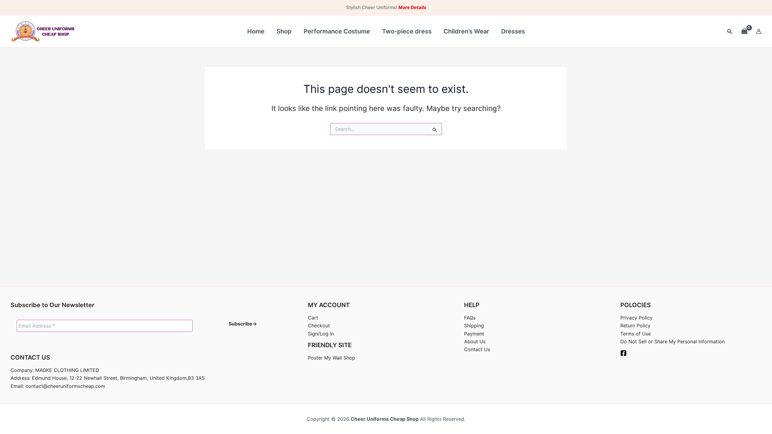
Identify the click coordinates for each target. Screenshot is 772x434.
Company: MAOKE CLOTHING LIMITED (55, 370)
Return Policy (635, 325)
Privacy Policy (636, 318)
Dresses (513, 31)
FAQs (470, 318)
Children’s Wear (466, 31)
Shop (284, 31)
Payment (474, 334)
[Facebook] (623, 353)
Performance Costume (337, 31)
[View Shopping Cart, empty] (744, 31)
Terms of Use (635, 334)
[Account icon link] (758, 31)
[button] (729, 31)
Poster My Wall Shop (331, 358)
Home (255, 31)
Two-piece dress (407, 31)
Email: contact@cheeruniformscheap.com (58, 386)
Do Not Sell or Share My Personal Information (672, 341)
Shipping (474, 325)
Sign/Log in (321, 334)
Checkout (319, 325)
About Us (475, 341)
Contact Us (477, 349)
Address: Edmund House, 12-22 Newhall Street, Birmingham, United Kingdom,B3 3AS (108, 378)
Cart (313, 318)
